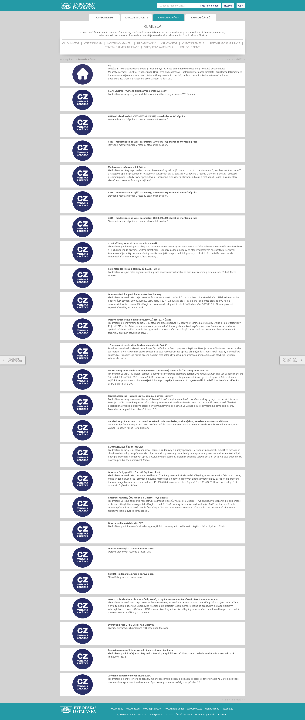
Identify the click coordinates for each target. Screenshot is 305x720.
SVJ (110, 65)
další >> (240, 59)
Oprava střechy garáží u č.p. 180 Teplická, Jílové (134, 472)
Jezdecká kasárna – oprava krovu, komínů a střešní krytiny (140, 395)
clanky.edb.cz (212, 708)
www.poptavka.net (152, 708)
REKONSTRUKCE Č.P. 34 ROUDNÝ (125, 446)
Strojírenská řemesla (158, 47)
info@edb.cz (156, 714)
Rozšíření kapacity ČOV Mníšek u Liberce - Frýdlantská (138, 497)
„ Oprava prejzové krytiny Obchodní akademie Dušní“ (137, 345)
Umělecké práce (189, 47)
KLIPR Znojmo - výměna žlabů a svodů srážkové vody (137, 90)
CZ (239, 5)
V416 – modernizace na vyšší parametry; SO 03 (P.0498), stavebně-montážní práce (152, 217)
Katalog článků (200, 17)
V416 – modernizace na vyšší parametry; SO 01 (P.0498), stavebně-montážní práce (152, 141)
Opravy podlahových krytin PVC (125, 523)
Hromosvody (146, 43)
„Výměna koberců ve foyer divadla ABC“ (130, 675)
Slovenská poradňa (205, 714)
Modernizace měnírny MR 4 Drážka (127, 167)
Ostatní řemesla (193, 43)
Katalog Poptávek (168, 17)
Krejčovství (169, 43)
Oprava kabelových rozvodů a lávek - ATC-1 (132, 548)
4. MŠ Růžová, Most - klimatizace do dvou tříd (133, 243)
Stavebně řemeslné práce (122, 47)
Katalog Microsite (136, 17)
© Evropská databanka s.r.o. (132, 714)
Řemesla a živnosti (88, 59)
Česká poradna (184, 714)
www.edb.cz (117, 708)
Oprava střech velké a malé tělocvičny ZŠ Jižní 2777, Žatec (139, 319)
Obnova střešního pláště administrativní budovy (134, 294)
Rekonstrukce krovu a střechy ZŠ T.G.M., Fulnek (134, 268)
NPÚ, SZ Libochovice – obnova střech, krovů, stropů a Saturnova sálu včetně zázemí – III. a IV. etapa (162, 599)
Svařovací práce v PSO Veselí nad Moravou (131, 624)
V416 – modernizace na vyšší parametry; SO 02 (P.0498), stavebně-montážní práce (152, 192)
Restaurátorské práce (225, 43)
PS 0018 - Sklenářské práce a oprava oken (131, 573)
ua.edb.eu (228, 708)
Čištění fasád (93, 43)
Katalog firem (104, 17)
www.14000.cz (194, 708)
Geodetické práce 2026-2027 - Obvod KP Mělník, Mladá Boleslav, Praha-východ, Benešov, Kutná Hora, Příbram (168, 421)
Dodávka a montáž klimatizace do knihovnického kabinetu (140, 650)
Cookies (222, 714)
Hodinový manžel (119, 43)
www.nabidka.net (175, 708)
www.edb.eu (133, 708)
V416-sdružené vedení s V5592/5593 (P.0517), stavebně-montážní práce (146, 116)
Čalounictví (70, 43)
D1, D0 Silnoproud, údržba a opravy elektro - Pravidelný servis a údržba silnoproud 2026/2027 (159, 370)
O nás (169, 714)
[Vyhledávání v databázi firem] (78, 711)
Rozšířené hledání (209, 5)
